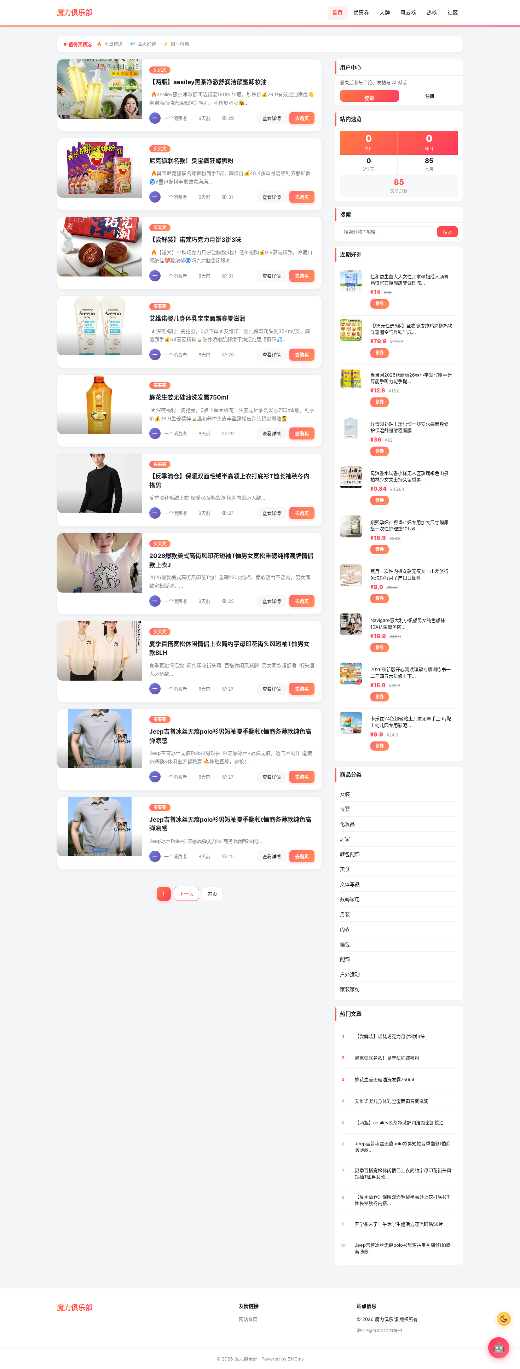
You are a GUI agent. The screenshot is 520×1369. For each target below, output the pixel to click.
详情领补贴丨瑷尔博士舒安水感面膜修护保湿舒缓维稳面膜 (409, 427)
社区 (452, 13)
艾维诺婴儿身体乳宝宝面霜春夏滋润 (197, 318)
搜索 (447, 232)
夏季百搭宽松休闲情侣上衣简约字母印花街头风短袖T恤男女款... (403, 1173)
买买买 (160, 70)
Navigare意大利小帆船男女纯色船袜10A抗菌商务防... (407, 623)
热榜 (432, 13)
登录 (369, 98)
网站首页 (248, 1319)
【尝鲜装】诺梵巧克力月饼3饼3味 (195, 239)
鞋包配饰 (350, 854)
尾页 (212, 894)
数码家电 (350, 899)
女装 (345, 794)
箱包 (345, 944)
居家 (345, 839)
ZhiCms (296, 1359)
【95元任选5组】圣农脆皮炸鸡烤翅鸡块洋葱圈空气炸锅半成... (411, 329)
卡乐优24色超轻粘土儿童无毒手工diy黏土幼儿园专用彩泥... (410, 722)
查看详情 (271, 118)
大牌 (385, 13)
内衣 (345, 929)
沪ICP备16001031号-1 (379, 1330)
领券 (379, 303)
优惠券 (361, 13)
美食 (345, 869)
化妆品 (347, 824)
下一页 (186, 894)
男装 (345, 914)
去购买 (302, 118)
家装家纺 (350, 989)
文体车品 (350, 884)
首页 (337, 13)
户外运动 (350, 974)
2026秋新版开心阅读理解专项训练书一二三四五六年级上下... (410, 672)
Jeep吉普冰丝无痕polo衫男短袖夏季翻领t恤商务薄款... (403, 1147)
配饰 (345, 959)
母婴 (345, 809)
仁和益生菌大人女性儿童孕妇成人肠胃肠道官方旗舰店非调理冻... (409, 280)
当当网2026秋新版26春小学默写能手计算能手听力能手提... (411, 378)
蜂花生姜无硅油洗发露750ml (189, 397)
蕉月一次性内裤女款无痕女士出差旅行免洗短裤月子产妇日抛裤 (409, 574)
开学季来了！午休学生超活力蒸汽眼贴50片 (399, 1224)
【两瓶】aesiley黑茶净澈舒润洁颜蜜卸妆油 (208, 82)
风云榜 (408, 13)
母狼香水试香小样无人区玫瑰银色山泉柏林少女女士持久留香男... (409, 476)
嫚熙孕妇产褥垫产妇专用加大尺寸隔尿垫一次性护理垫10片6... (409, 525)
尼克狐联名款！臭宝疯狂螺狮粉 (191, 160)
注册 (429, 96)
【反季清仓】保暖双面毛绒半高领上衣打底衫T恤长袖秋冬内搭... (402, 1200)
